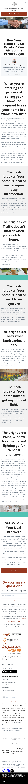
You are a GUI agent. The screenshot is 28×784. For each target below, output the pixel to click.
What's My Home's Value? (9, 682)
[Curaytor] (9, 673)
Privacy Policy (14, 743)
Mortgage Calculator (8, 690)
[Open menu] (26, 20)
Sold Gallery (5, 687)
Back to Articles (8, 32)
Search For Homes (7, 685)
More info (4, 777)
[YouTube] (9, 664)
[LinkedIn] (5, 664)
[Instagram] (12, 664)
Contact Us (5, 679)
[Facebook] (3, 664)
